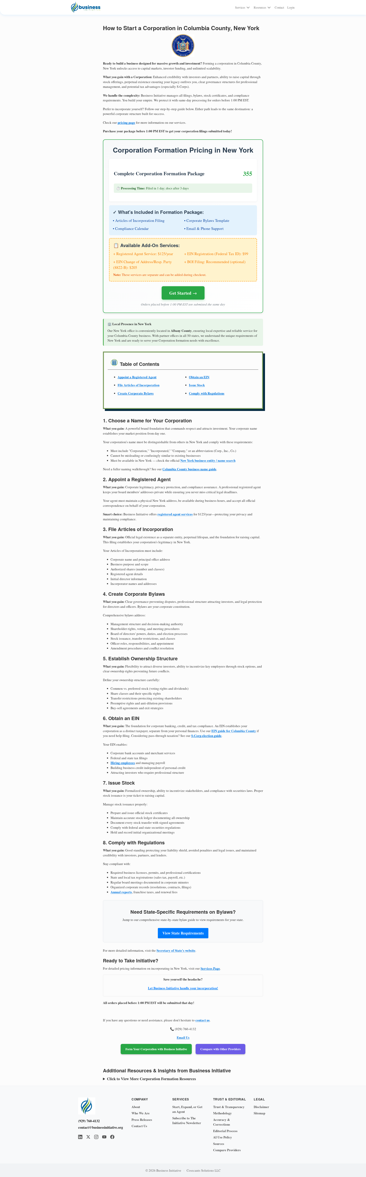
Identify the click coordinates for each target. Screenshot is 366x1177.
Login (291, 7)
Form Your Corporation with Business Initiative (156, 1049)
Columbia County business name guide (189, 469)
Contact (279, 7)
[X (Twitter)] (88, 1137)
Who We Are (141, 1113)
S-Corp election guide (206, 735)
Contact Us (139, 1126)
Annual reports (121, 892)
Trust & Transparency (229, 1106)
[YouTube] (104, 1137)
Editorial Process (225, 1130)
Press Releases (142, 1119)
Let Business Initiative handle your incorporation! (183, 988)
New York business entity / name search (207, 460)
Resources (260, 7)
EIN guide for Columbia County (233, 730)
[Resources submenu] (269, 7)
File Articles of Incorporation (138, 385)
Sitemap (259, 1113)
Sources (218, 1143)
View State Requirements (183, 933)
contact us (202, 1020)
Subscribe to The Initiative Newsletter (186, 1120)
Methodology (222, 1113)
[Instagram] (96, 1137)
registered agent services (175, 514)
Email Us (183, 1037)
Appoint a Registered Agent (137, 377)
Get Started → (183, 293)
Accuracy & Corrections (221, 1122)
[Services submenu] (248, 7)
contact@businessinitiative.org (99, 1127)
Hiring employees (123, 762)
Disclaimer (261, 1106)
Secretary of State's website (176, 950)
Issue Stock (197, 385)
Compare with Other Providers (220, 1049)
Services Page (210, 968)
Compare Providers (227, 1150)
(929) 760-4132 (89, 1120)
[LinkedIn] (80, 1137)
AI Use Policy (222, 1137)
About (136, 1106)
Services (240, 7)
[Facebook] (112, 1137)
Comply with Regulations (206, 393)
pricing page (126, 122)
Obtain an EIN (199, 377)
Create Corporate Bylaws (136, 393)
